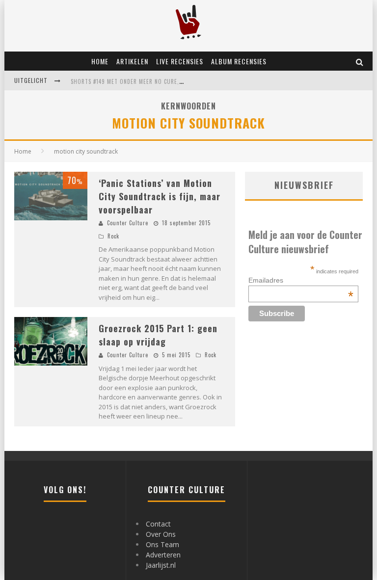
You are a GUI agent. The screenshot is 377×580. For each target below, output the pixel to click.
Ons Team (162, 544)
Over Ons (161, 534)
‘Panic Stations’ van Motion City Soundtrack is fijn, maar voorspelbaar (159, 196)
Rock (113, 236)
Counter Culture (127, 223)
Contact (158, 523)
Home (99, 61)
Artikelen (132, 61)
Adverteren (163, 554)
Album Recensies (239, 61)
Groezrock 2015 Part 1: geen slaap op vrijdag (158, 335)
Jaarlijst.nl (161, 565)
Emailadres (300, 280)
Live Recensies (179, 61)
